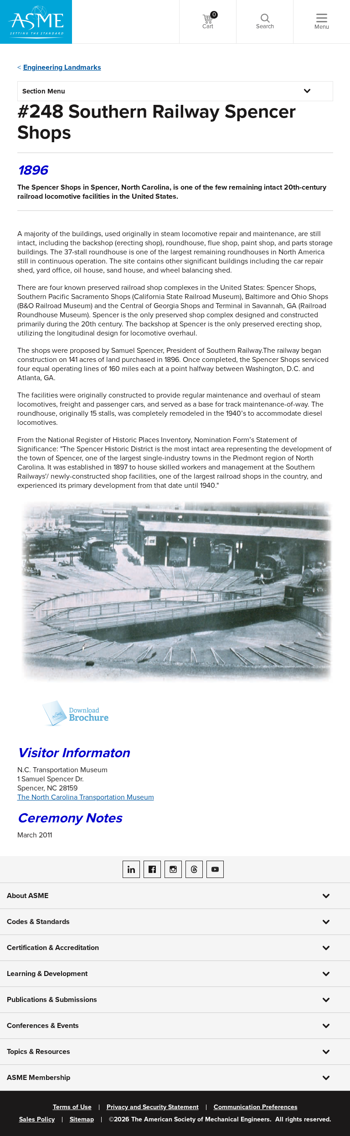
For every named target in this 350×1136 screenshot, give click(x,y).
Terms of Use (72, 1107)
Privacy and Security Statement (153, 1107)
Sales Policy (37, 1119)
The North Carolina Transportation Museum (85, 797)
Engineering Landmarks (62, 67)
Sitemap (82, 1119)
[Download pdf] (62, 713)
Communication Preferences (256, 1107)
